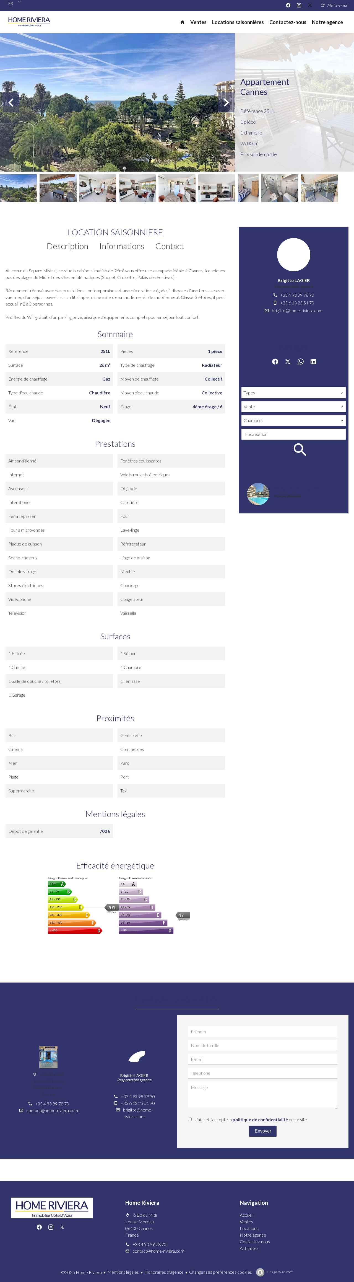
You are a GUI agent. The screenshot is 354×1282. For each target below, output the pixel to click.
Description (67, 246)
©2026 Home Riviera (81, 1272)
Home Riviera (142, 1202)
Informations (121, 246)
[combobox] (293, 392)
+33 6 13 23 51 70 (297, 302)
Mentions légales (123, 1272)
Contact (169, 246)
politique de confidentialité (260, 1119)
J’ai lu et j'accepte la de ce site (250, 1119)
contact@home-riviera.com (52, 1110)
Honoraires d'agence (164, 1272)
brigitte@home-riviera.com (297, 310)
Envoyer (263, 1131)
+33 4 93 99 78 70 (297, 295)
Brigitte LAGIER (294, 280)
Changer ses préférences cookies (220, 1272)
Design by (279, 1272)
